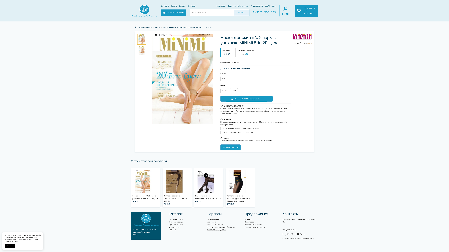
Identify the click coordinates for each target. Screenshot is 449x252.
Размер (223, 73)
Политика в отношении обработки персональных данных (221, 228)
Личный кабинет (213, 219)
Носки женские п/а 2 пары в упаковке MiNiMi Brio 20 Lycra (187, 27)
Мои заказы (212, 222)
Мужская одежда (176, 224)
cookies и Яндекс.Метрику (26, 235)
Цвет (222, 85)
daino (224, 90)
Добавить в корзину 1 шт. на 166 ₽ (246, 99)
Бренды (182, 6)
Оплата (174, 6)
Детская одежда (176, 219)
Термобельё (174, 227)
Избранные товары (215, 224)
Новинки (172, 230)
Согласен (10, 246)
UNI (223, 78)
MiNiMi (157, 27)
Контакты (192, 6)
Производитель (145, 27)
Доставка (165, 6)
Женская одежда (176, 222)
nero (234, 90)
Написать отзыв (230, 147)
